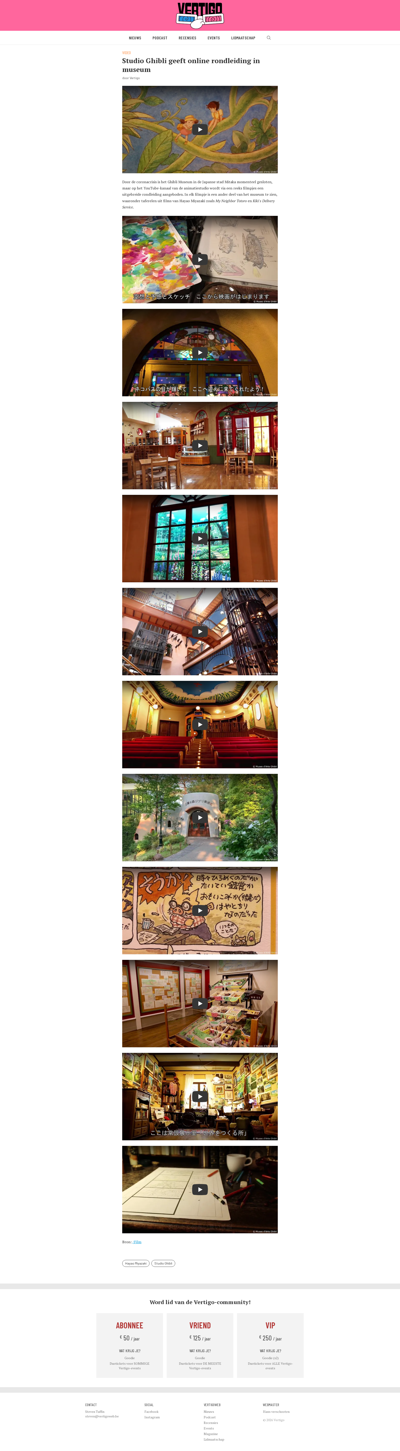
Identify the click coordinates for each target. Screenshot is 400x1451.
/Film (137, 1241)
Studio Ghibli (163, 1263)
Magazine (211, 1434)
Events (214, 37)
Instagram (152, 1417)
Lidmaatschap (243, 37)
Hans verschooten (276, 1411)
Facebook (151, 1411)
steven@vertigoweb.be (102, 1416)
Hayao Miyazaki (136, 1263)
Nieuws (135, 37)
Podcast (160, 37)
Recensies (188, 37)
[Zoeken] (268, 37)
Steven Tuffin (94, 1411)
